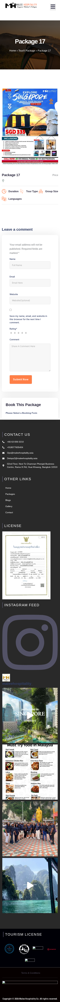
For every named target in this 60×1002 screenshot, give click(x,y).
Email (12, 276)
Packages (10, 494)
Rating (13, 328)
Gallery (8, 506)
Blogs (8, 500)
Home (8, 488)
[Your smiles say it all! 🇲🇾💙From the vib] (30, 828)
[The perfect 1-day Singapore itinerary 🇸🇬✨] (30, 715)
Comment (14, 339)
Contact (9, 512)
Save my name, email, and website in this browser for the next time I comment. (28, 319)
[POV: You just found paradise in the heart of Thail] (30, 885)
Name (12, 259)
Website (14, 294)
